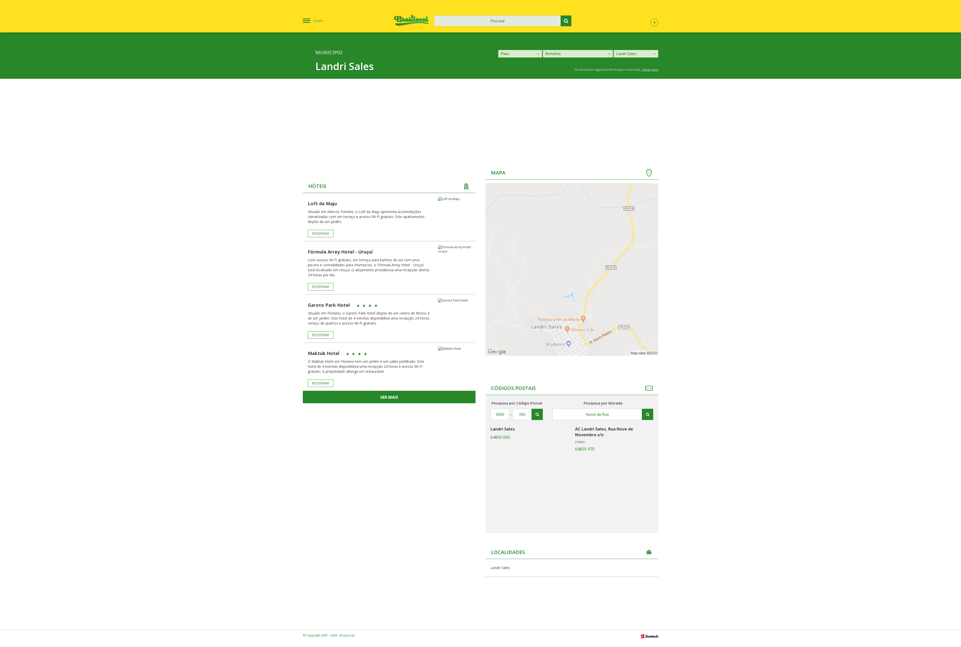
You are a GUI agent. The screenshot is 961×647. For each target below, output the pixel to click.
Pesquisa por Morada (603, 403)
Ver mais (389, 397)
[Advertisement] (480, 116)
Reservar (320, 233)
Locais (318, 20)
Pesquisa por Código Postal (517, 403)
